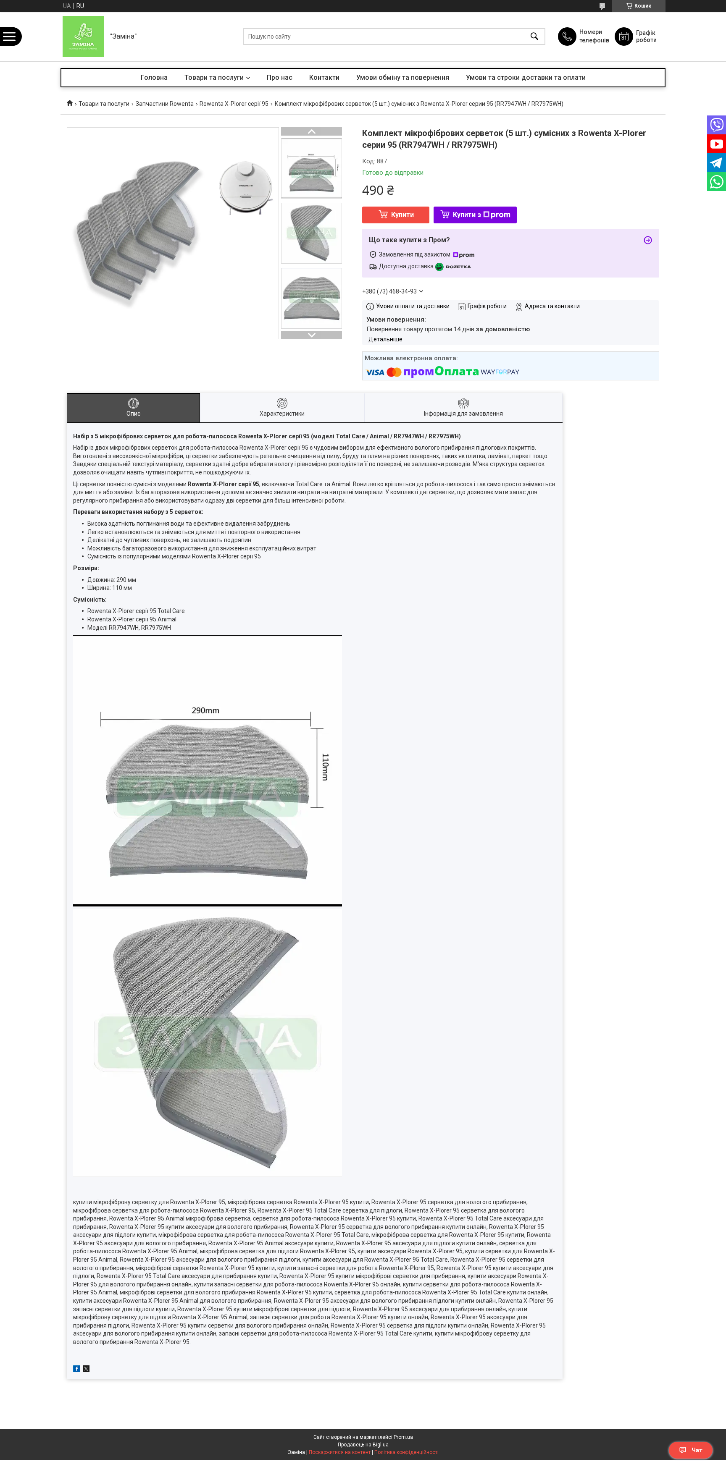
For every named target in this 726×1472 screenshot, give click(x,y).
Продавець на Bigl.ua (363, 1445)
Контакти (324, 77)
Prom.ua (403, 1437)
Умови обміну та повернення (402, 77)
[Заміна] (83, 36)
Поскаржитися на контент (340, 1452)
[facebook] (76, 1370)
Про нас (279, 77)
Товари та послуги (214, 77)
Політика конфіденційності (406, 1452)
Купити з (467, 215)
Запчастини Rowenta (165, 103)
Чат (697, 1450)
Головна (154, 77)
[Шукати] (534, 37)
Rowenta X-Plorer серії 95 (234, 103)
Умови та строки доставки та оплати (526, 77)
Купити (402, 215)
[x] (86, 1370)
